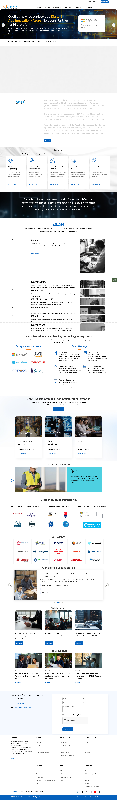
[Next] (113, 25)
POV (61, 780)
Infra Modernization (42, 749)
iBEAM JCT (63, 743)
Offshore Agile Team (92, 774)
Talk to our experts (17, 34)
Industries (79, 7)
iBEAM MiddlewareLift (67, 755)
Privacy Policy (77, 715)
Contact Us (104, 1)
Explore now (31, 34)
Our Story (40, 7)
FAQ (86, 777)
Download (19, 643)
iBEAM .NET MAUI (66, 749)
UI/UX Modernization (42, 743)
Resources (89, 7)
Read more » (35, 253)
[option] (58, 480)
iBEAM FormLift (65, 752)
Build (37, 771)
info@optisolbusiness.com (23, 708)
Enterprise (39, 783)
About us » (14, 758)
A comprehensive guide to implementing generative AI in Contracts (26, 635)
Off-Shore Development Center (46, 780)
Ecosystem (68, 7)
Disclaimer (98, 797)
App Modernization (42, 746)
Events (89, 1)
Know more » (12, 184)
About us (47, 140)
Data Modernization (42, 752)
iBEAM (87, 743)
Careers (95, 1)
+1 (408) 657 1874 (20, 703)
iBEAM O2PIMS (65, 746)
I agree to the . (73, 715)
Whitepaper (64, 771)
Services (47, 7)
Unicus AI (88, 752)
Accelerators (57, 7)
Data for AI (39, 777)
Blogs (62, 774)
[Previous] (3, 25)
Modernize (39, 774)
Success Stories (65, 777)
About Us (88, 771)
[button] (12, 480)
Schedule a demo (58, 409)
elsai (86, 746)
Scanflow (88, 749)
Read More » (18, 682)
